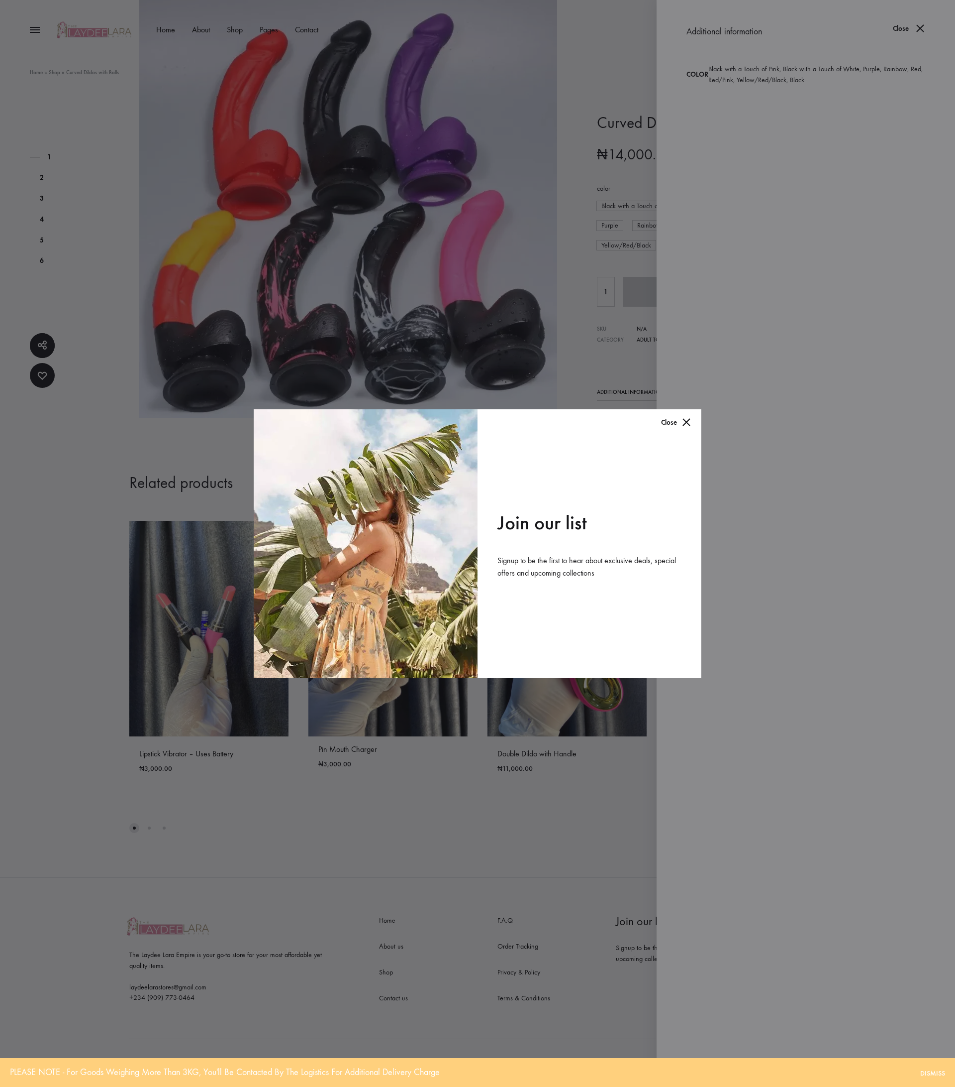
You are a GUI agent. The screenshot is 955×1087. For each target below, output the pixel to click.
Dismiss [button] (932, 1073)
